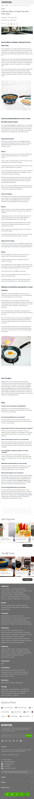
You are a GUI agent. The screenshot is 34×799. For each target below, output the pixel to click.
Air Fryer (30, 590)
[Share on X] (14, 24)
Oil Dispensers (5, 689)
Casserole (12, 682)
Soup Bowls (26, 638)
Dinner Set (4, 630)
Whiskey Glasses (5, 651)
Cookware (29, 624)
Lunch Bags (17, 672)
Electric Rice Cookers (6, 594)
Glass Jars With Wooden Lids (8, 691)
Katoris (16, 636)
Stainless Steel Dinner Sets (18, 642)
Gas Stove (4, 596)
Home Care (4, 598)
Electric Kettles (26, 596)
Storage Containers (14, 689)
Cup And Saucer (5, 653)
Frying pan (13, 616)
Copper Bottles (16, 607)
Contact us (3, 746)
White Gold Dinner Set (7, 636)
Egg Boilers (18, 590)
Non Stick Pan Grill (6, 618)
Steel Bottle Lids (5, 609)
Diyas (2, 663)
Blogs (7, 5)
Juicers (12, 590)
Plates (30, 634)
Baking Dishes (19, 682)
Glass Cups (14, 653)
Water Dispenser (25, 607)
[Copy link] (17, 24)
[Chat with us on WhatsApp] (12, 794)
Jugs (2, 655)
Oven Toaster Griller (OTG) (19, 588)
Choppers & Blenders (18, 592)
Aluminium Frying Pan (6, 620)
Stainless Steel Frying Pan (24, 622)
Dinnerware (29, 640)
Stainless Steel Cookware (20, 620)
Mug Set (13, 651)
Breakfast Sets (24, 634)
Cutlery (3, 640)
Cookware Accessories (18, 618)
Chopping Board (12, 622)
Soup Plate (21, 636)
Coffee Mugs (7, 655)
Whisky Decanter (27, 653)
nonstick (26, 318)
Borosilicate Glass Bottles (8, 605)
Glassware (15, 655)
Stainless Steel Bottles (21, 605)
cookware (9, 388)
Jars (18, 691)
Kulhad (12, 657)
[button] (17, 794)
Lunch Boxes (4, 674)
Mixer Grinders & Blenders (14, 596)
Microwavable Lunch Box (7, 676)
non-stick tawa (11, 125)
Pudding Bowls (15, 634)
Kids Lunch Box (25, 672)
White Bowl (9, 640)
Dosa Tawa (20, 616)
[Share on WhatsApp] (8, 24)
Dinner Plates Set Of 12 (7, 632)
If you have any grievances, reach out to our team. (16, 771)
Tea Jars (3, 693)
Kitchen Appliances (6, 588)
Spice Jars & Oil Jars (6, 695)
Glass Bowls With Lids (17, 630)
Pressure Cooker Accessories (18, 624)
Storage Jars (15, 695)
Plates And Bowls (5, 634)
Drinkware (21, 655)
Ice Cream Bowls (18, 632)
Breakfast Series (5, 642)
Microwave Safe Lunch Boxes (9, 670)
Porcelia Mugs (19, 651)
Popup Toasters (5, 590)
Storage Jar (9, 693)
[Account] (22, 794)
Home (2, 5)
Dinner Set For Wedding (19, 640)
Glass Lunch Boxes (13, 674)
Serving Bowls (5, 682)
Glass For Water (11, 649)
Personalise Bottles (6, 607)
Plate (21, 638)
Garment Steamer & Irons (15, 598)
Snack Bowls (15, 638)
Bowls (9, 630)
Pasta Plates (27, 632)
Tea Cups (3, 649)
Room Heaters (26, 598)
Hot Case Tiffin (21, 670)
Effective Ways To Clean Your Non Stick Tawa (20, 5)
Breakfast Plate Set (6, 638)
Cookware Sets (5, 624)
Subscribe (28, 735)
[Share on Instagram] (11, 24)
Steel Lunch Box (23, 674)
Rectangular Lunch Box (7, 672)
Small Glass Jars (25, 689)
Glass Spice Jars (24, 691)
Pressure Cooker (5, 616)
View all (27, 545)
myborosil (7, 797)
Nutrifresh (24, 590)
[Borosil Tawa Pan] (17, 95)
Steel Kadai (4, 622)
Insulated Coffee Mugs (22, 649)
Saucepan (27, 618)
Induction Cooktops (6, 592)
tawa (23, 141)
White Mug (27, 651)
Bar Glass (19, 653)
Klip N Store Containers (19, 693)
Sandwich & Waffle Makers (20, 594)
